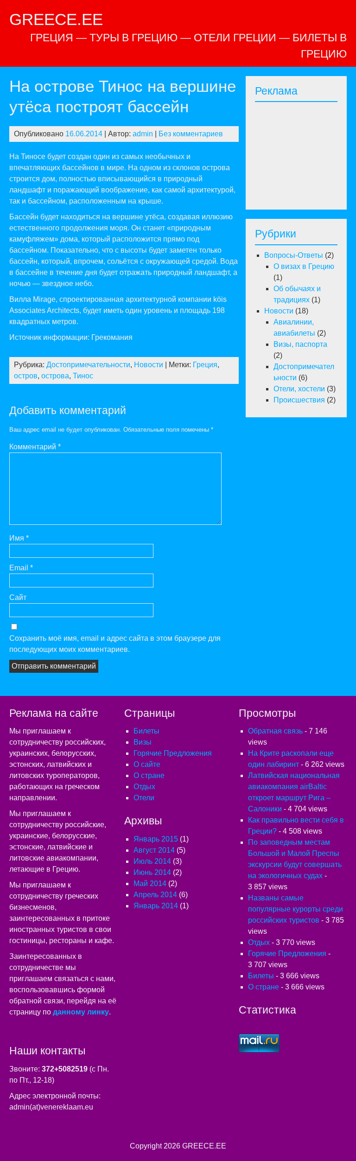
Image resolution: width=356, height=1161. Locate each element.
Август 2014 (154, 850)
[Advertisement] (305, 153)
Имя (19, 538)
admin (143, 134)
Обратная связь (275, 731)
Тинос (83, 376)
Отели (144, 798)
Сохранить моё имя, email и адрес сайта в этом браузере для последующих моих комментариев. (115, 643)
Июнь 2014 (152, 872)
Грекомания (112, 337)
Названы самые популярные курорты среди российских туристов (295, 909)
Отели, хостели (299, 389)
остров (26, 376)
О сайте (147, 764)
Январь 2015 (156, 839)
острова (55, 376)
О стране (149, 775)
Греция (205, 365)
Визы (143, 742)
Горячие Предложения (173, 753)
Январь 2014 (156, 906)
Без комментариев (191, 134)
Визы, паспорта (300, 344)
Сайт (17, 597)
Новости (148, 365)
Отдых (144, 787)
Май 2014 (150, 883)
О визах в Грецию (303, 266)
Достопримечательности (88, 365)
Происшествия (299, 400)
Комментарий (35, 447)
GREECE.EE (56, 19)
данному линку (81, 1012)
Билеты (146, 731)
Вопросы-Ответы (293, 255)
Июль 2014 (152, 861)
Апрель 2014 (155, 895)
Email (21, 568)
